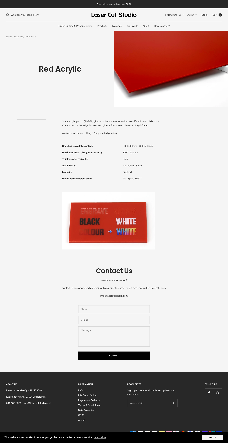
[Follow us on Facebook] (209, 392)
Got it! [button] (212, 437)
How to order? (162, 25)
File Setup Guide (87, 395)
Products (102, 25)
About (146, 25)
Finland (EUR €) (173, 14)
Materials (117, 25)
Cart (216, 14)
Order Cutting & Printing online (75, 25)
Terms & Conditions (89, 405)
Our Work (132, 25)
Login (204, 14)
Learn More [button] (100, 437)
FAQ (80, 390)
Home (9, 36)
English (190, 14)
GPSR (81, 415)
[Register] (173, 403)
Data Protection (86, 410)
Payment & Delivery (89, 400)
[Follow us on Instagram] (217, 392)
